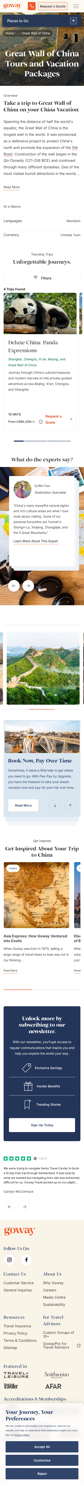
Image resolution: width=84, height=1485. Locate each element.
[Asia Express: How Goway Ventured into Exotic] (36, 895)
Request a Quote (52, 6)
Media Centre (54, 1297)
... (18, 33)
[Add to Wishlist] (71, 299)
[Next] (70, 805)
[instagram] (9, 1260)
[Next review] (24, 1207)
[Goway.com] (12, 6)
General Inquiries (18, 1290)
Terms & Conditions (20, 1340)
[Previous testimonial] (14, 586)
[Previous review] (9, 1207)
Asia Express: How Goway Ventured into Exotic (35, 938)
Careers (49, 1290)
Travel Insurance (17, 1326)
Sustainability (54, 1305)
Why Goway (53, 1283)
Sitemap (10, 1348)
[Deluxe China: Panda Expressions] (40, 362)
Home (9, 33)
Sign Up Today (42, 1125)
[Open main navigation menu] (76, 6)
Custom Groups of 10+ (58, 1334)
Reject (42, 1474)
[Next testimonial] (28, 586)
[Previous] (55, 805)
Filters (46, 278)
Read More (23, 805)
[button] (58, 419)
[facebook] (26, 1260)
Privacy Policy (16, 1333)
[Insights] (13, 868)
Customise (42, 1460)
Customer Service (19, 1283)
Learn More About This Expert (36, 536)
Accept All (42, 1447)
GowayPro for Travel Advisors (56, 1345)
